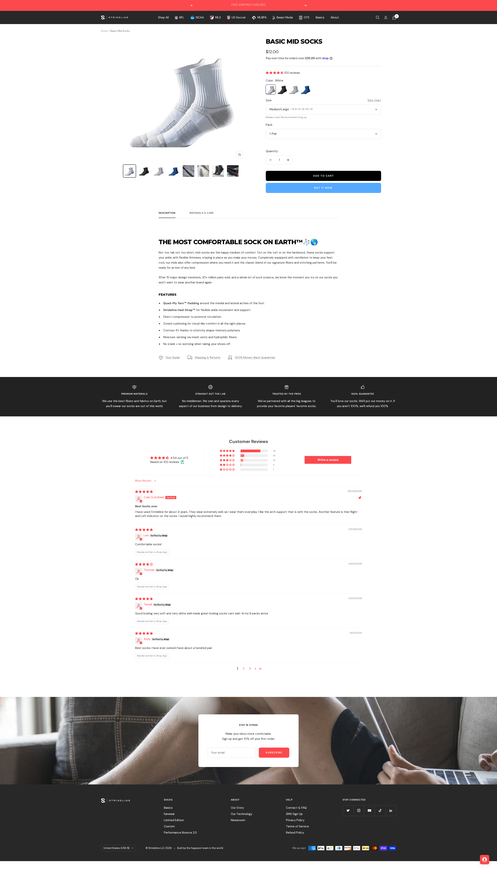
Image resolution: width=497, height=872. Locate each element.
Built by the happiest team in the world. (200, 848)
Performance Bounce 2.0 (180, 833)
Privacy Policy (295, 820)
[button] (275, 73)
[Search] (377, 17)
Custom (169, 826)
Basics (320, 17)
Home (104, 31)
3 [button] (250, 669)
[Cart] (394, 17)
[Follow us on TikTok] (380, 810)
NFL (181, 17)
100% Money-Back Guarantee (255, 358)
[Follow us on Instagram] (358, 810)
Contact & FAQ (296, 808)
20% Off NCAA (249, 5)
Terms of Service (297, 826)
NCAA (200, 17)
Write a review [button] (328, 460)
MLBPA (262, 17)
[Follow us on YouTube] (369, 810)
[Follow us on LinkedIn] (390, 810)
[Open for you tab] (484, 859)
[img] (144, 492)
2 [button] (243, 669)
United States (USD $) (116, 848)
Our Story (237, 808)
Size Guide (173, 358)
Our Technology (241, 814)
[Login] (386, 17)
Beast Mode (285, 17)
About (335, 17)
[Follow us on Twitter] (348, 810)
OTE (306, 17)
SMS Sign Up (294, 814)
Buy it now (323, 187)
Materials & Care (201, 213)
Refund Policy (295, 833)
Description (167, 213)
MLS (218, 17)
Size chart (374, 100)
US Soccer (239, 17)
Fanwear (169, 814)
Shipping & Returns (207, 358)
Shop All (163, 17)
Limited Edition (174, 820)
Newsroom (238, 820)
